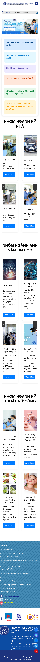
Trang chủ (8, 12)
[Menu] (36, 3)
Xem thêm (9, 174)
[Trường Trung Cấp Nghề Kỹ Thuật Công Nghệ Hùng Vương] (18, 3)
